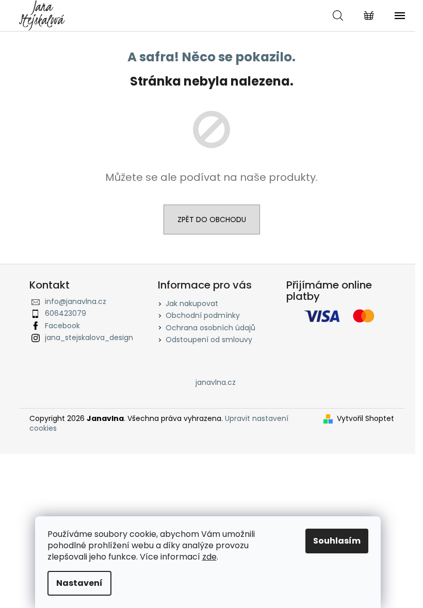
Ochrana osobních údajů (210, 328)
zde (209, 557)
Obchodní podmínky (203, 315)
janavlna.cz (216, 382)
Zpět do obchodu (211, 219)
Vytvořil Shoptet (365, 419)
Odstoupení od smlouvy (209, 339)
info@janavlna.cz (75, 301)
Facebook (62, 325)
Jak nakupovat (192, 303)
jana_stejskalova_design (89, 337)
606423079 (65, 313)
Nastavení (79, 583)
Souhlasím (337, 541)
